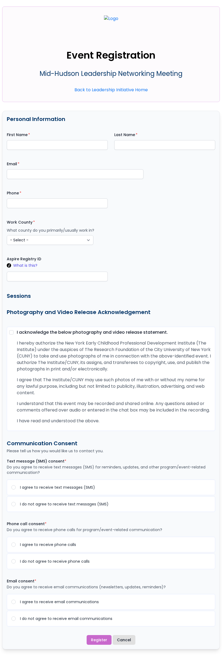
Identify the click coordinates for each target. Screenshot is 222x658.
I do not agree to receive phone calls (55, 561)
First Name (17, 134)
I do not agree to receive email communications (66, 618)
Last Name (124, 134)
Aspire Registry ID (24, 259)
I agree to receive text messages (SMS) (57, 487)
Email (12, 164)
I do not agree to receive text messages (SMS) (64, 504)
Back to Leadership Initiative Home (111, 90)
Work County (19, 222)
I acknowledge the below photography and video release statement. (92, 332)
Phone (13, 193)
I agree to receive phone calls (48, 544)
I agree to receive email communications (59, 602)
